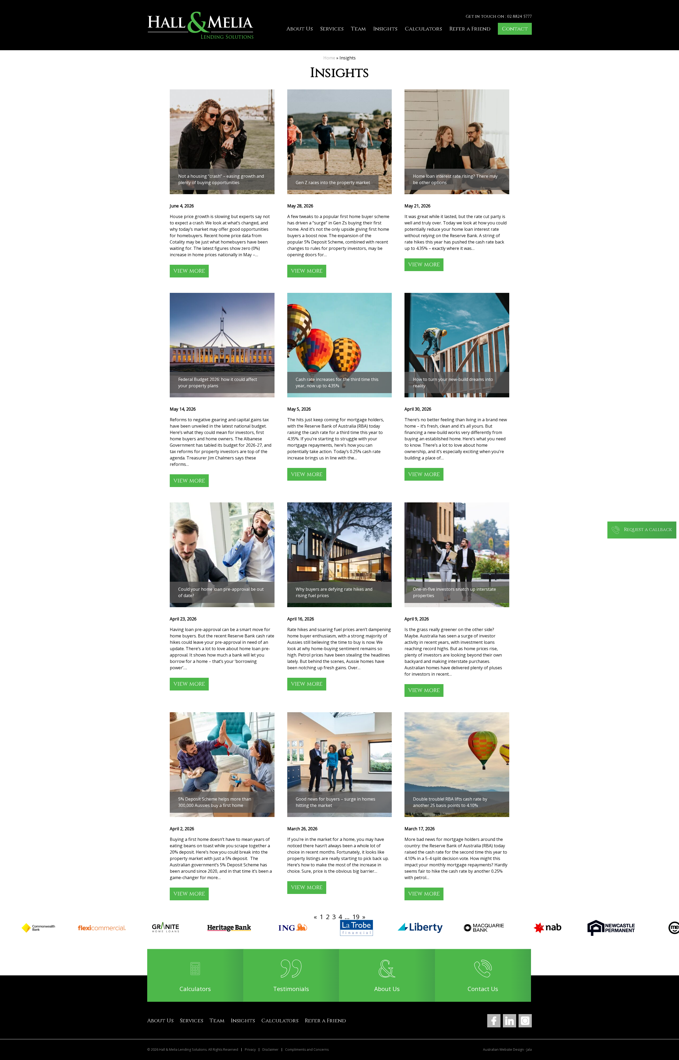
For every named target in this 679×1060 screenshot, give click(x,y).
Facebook (493, 1020)
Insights (385, 28)
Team (358, 28)
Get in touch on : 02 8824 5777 (499, 16)
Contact (515, 28)
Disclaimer (270, 1049)
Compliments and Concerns (307, 1049)
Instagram (525, 1020)
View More (189, 271)
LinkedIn (509, 1020)
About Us (299, 28)
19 (356, 917)
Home (329, 58)
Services (331, 28)
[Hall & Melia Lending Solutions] (200, 25)
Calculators (423, 28)
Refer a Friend (469, 28)
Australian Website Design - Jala (507, 1049)
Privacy (250, 1049)
